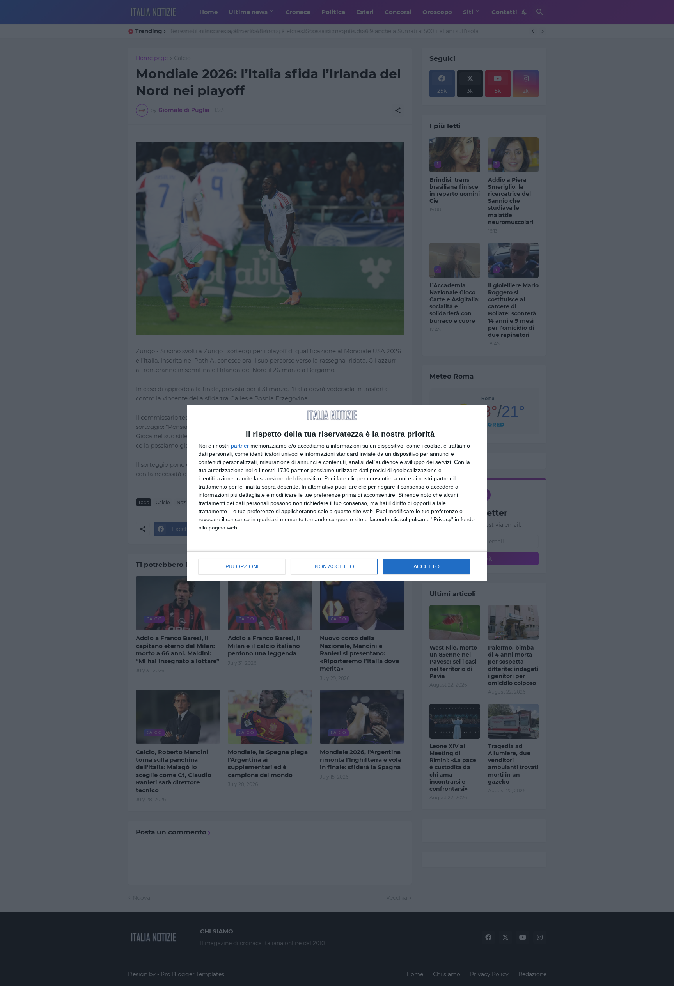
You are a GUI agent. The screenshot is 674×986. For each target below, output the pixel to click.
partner (240, 445)
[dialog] (337, 493)
